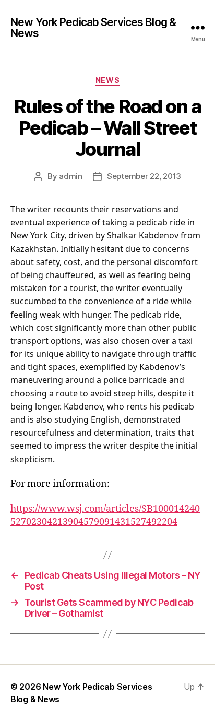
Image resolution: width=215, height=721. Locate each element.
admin (70, 176)
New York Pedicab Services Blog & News (93, 28)
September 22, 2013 (144, 176)
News (107, 80)
